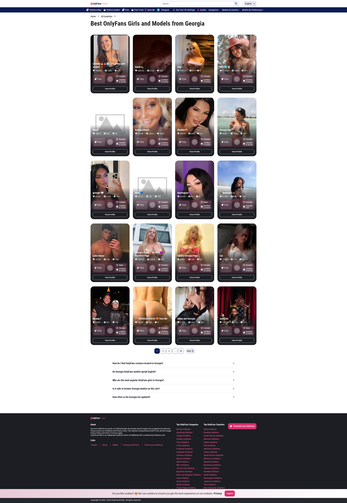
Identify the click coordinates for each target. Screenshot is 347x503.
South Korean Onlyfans (214, 455)
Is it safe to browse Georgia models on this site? (173, 389)
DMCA (115, 445)
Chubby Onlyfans (183, 439)
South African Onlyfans (214, 436)
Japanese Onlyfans (212, 481)
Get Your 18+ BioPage (184, 10)
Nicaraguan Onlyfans (213, 478)
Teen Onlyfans (182, 442)
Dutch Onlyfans (210, 475)
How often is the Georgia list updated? (173, 397)
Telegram (165, 10)
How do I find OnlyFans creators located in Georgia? (173, 363)
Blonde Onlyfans (183, 429)
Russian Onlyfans (211, 432)
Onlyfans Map (95, 10)
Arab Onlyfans (182, 478)
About (104, 445)
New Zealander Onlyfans (214, 488)
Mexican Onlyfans (211, 439)
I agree (229, 493)
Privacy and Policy (131, 445)
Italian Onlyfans (210, 452)
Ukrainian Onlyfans (212, 449)
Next (189, 351)
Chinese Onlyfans (211, 468)
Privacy (218, 493)
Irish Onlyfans (210, 445)
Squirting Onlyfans (184, 432)
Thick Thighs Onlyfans (186, 488)
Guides (203, 10)
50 (181, 351)
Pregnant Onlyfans (184, 449)
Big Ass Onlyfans (183, 458)
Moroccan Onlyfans (212, 458)
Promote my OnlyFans (244, 426)
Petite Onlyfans (183, 484)
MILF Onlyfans (182, 465)
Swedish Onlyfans (211, 471)
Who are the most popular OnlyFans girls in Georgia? (173, 380)
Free (127, 10)
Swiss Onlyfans (210, 429)
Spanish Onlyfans (211, 462)
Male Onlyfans (182, 462)
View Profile (110, 89)
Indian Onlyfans (210, 442)
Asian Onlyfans (182, 481)
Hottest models (113, 10)
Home (93, 16)
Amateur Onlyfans (184, 455)
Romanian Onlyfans (212, 465)
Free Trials (139, 10)
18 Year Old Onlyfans (185, 468)
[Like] (110, 79)
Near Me (151, 10)
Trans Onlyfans (183, 445)
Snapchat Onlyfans (184, 452)
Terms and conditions (153, 445)
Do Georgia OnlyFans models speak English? (173, 372)
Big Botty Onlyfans (184, 471)
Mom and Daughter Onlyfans (188, 475)
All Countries (106, 16)
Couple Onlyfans (183, 436)
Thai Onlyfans (210, 484)
